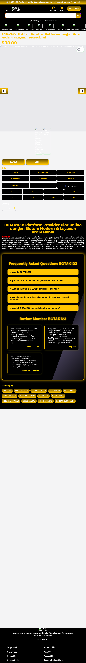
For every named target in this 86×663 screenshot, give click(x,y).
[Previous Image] (4, 91)
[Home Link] (18, 9)
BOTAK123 (6, 237)
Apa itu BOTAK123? (21, 272)
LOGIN (37, 162)
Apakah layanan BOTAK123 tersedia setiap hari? (35, 289)
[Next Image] (82, 91)
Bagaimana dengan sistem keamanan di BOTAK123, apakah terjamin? (39, 298)
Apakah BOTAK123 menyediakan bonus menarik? (36, 308)
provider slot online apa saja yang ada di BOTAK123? (37, 280)
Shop (7, 10)
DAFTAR (13, 162)
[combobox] (40, 15)
